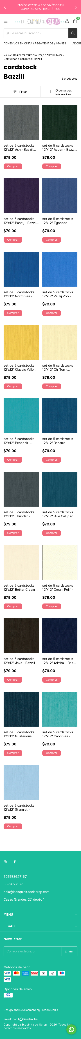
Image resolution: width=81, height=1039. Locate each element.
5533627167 (13, 884)
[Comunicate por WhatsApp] (71, 1029)
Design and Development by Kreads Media (31, 1010)
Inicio (7, 55)
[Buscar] (72, 33)
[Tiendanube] (21, 1020)
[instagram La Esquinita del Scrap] (5, 862)
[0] (75, 21)
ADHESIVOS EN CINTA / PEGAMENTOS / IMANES (35, 43)
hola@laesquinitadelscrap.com (26, 892)
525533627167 (15, 877)
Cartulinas (10, 59)
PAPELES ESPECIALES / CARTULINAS (37, 55)
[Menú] (6, 21)
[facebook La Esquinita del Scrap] (14, 862)
